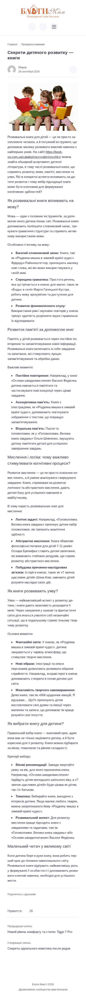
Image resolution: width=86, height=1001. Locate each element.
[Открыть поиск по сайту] (43, 27)
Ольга (22, 67)
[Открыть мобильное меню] (54, 27)
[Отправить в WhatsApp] (29, 900)
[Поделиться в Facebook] (10, 900)
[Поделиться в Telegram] (16, 900)
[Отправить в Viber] (23, 900)
